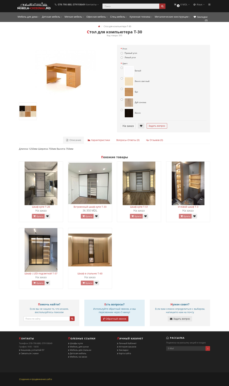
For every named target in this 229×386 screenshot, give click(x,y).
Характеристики (100, 140)
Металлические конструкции (172, 16)
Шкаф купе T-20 (41, 206)
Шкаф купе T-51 (139, 206)
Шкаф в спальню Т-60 (89, 273)
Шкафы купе (76, 343)
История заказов (127, 346)
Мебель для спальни (80, 349)
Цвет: (125, 63)
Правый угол (130, 53)
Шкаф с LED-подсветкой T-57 (40, 273)
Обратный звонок (116, 318)
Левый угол (130, 57)
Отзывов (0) (156, 140)
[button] (181, 4)
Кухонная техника (140, 16)
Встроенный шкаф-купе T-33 (90, 206)
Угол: (124, 48)
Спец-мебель (118, 16)
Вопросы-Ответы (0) (127, 140)
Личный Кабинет (127, 343)
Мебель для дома (28, 16)
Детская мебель (51, 16)
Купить (39, 216)
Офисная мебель (96, 16)
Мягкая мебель (74, 16)
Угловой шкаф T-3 (188, 206)
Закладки (123, 349)
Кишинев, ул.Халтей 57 (32, 349)
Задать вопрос (157, 125)
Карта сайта (124, 353)
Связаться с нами (29, 353)
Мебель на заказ (78, 356)
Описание (75, 140)
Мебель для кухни (79, 346)
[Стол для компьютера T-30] (65, 72)
